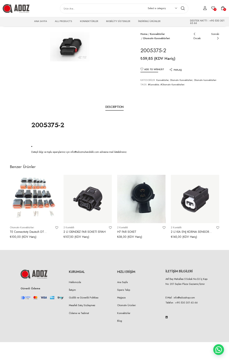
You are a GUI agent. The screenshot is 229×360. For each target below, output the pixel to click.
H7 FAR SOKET (126, 232)
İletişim (72, 290)
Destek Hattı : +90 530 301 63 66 (207, 22)
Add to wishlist (154, 69)
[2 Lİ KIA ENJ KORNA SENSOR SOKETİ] (195, 199)
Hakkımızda (75, 282)
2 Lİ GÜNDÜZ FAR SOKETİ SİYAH (85, 232)
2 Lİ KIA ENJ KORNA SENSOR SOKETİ (190, 234)
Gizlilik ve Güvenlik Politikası (83, 297)
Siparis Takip (123, 290)
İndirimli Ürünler (149, 21)
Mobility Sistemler (118, 21)
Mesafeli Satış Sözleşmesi (82, 305)
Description (114, 107)
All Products (63, 21)
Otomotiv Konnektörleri (181, 80)
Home (143, 34)
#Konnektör (153, 84)
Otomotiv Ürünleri (126, 305)
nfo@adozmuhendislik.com (85, 152)
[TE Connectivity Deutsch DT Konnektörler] (34, 199)
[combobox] (160, 9)
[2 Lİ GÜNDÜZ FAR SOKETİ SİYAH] (88, 199)
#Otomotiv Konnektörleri (172, 84)
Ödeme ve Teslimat (79, 313)
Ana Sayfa (40, 21)
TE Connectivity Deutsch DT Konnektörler (27, 234)
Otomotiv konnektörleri (156, 38)
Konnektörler (89, 21)
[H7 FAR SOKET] (141, 199)
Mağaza (121, 297)
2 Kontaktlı (69, 227)
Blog (119, 321)
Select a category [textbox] (157, 8)
